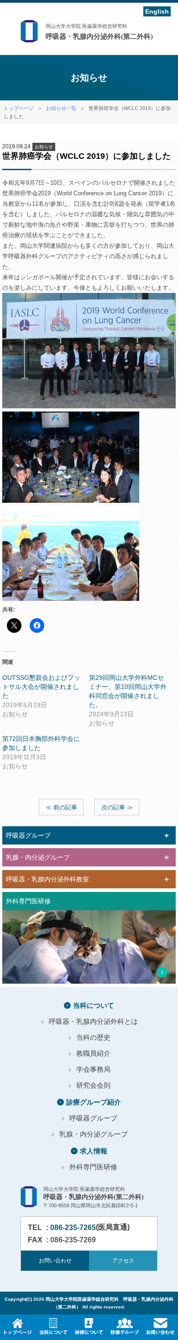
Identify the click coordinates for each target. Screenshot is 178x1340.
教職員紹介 (93, 1053)
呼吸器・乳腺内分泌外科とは (93, 1021)
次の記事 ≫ (117, 807)
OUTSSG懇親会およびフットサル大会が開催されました (41, 686)
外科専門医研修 (93, 1167)
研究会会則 (93, 1085)
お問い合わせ (55, 1260)
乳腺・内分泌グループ (93, 1134)
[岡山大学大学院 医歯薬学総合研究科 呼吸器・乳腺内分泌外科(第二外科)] (89, 32)
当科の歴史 (93, 1037)
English (157, 11)
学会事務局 (93, 1069)
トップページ (19, 108)
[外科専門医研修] (89, 947)
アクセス (123, 1260)
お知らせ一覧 (61, 108)
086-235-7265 (73, 1227)
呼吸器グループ (93, 1118)
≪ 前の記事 (61, 807)
